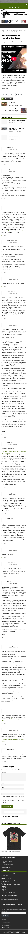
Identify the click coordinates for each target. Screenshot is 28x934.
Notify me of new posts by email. (11, 802)
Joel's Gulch (3, 865)
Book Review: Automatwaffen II (17, 120)
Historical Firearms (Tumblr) (7, 864)
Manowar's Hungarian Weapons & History (10, 884)
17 (23, 42)
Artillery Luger (4, 875)
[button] (26, 4)
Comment (3, 772)
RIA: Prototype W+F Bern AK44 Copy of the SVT (16, 128)
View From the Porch (6, 867)
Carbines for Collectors (6, 878)
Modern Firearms (5, 887)
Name (3, 783)
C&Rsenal (3, 877)
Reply (4, 164)
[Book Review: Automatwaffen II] (4, 122)
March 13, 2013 (14, 138)
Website (3, 792)
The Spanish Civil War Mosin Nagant (9, 895)
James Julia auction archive (7, 883)
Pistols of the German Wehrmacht (9, 892)
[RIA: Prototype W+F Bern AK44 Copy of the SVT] (4, 129)
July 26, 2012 (13, 122)
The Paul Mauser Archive (6, 893)
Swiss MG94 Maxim (13, 136)
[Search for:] (14, 812)
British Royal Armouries (6, 861)
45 (9, 133)
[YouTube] (9, 7)
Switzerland (8, 98)
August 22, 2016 (14, 131)
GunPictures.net (5, 881)
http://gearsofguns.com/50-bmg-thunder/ (12, 231)
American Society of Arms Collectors (9, 873)
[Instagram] (18, 7)
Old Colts (3, 890)
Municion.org (4, 889)
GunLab (3, 862)
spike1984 (9, 749)
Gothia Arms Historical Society (8, 880)
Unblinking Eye (4, 897)
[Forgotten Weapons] (14, 17)
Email (3, 787)
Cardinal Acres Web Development (18, 932)
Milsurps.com (4, 886)
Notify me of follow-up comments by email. (14, 800)
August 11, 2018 (7, 42)
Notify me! (5, 915)
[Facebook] (12, 7)
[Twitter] (15, 7)
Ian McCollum (16, 42)
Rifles (8, 30)
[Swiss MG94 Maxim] (4, 137)
